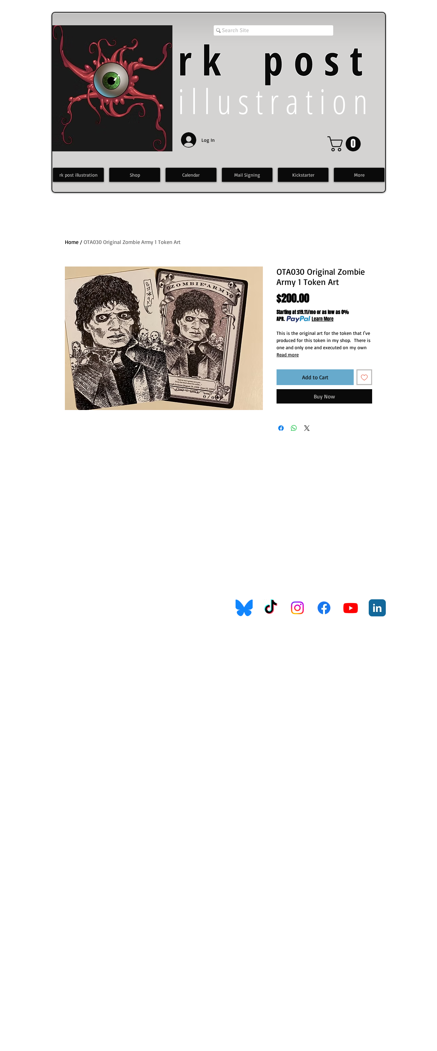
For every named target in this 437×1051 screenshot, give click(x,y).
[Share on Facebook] (281, 428)
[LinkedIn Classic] (377, 607)
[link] (345, 143)
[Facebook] (324, 607)
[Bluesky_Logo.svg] (244, 607)
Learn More (323, 319)
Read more (288, 354)
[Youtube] (350, 607)
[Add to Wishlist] (364, 377)
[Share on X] (307, 428)
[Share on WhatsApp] (294, 428)
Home (72, 241)
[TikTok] (270, 607)
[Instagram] (297, 607)
